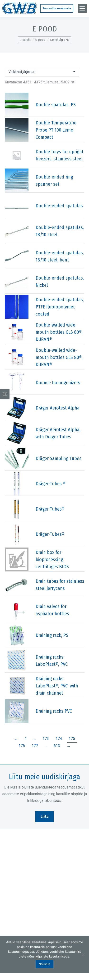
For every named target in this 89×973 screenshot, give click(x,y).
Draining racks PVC (54, 711)
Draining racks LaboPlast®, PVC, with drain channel (57, 686)
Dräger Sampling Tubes (58, 458)
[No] (83, 954)
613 (57, 745)
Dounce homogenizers (58, 382)
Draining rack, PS (52, 635)
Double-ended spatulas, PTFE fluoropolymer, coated (60, 307)
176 (22, 745)
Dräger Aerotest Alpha (58, 408)
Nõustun (44, 964)
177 (35, 745)
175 (72, 738)
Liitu (45, 816)
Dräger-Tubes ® (51, 483)
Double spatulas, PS (56, 105)
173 (45, 738)
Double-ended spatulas (59, 206)
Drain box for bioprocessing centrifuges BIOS (52, 559)
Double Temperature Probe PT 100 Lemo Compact (56, 130)
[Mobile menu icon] (82, 8)
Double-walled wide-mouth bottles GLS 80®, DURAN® (59, 332)
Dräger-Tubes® (50, 509)
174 (59, 738)
